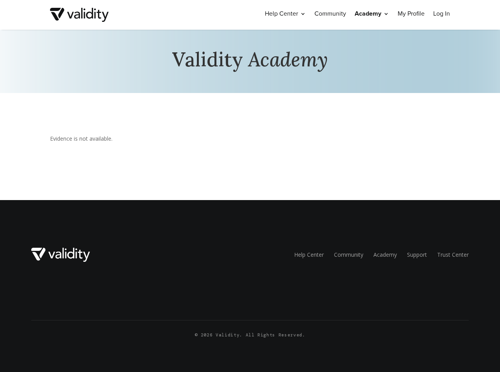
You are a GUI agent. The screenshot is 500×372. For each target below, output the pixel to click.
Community (330, 14)
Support (417, 254)
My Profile (411, 14)
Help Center (281, 14)
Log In (441, 14)
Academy (368, 14)
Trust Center (453, 254)
